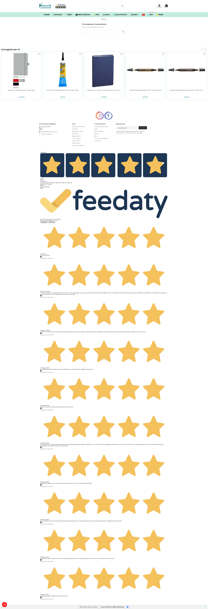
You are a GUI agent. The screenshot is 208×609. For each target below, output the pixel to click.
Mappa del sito (76, 136)
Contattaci (75, 133)
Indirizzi (96, 133)
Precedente (44, 222)
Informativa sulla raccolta (88, 607)
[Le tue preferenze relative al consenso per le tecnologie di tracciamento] (205, 606)
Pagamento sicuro (77, 131)
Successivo (52, 222)
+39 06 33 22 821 (46, 134)
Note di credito (98, 131)
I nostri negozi (76, 138)
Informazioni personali (101, 126)
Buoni (96, 136)
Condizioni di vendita (78, 126)
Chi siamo (75, 129)
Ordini (96, 129)
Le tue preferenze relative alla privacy (112, 607)
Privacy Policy (76, 141)
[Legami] (143, 14)
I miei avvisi (97, 141)
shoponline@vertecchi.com (49, 131)
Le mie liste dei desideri (101, 138)
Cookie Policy (76, 143)
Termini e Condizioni (78, 145)
